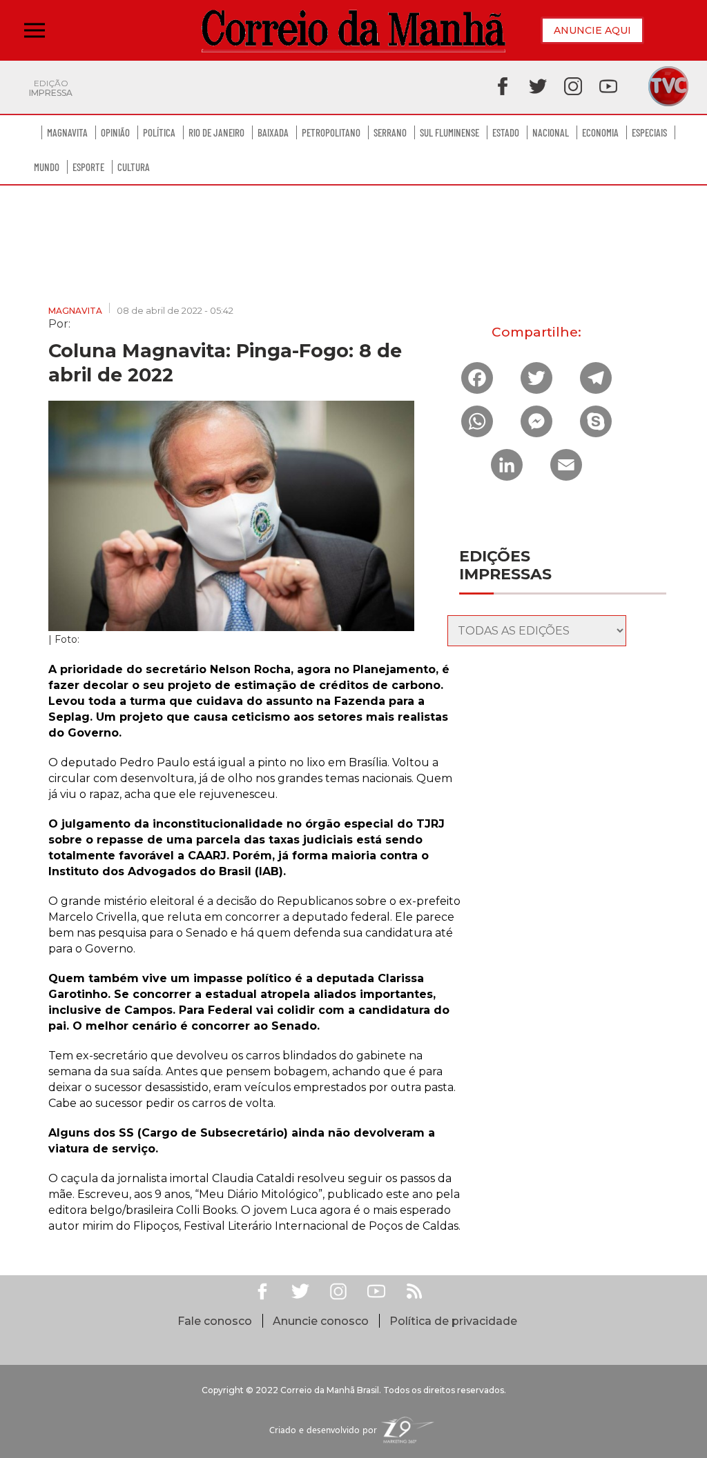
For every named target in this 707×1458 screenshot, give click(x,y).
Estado (505, 132)
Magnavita (67, 132)
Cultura (133, 167)
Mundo (46, 167)
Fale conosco (214, 1321)
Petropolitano (331, 132)
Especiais (649, 132)
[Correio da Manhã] (353, 31)
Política (159, 132)
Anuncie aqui (592, 30)
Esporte (88, 167)
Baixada (273, 132)
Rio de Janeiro (216, 132)
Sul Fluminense (449, 132)
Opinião (115, 132)
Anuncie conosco (321, 1321)
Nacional (550, 132)
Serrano (390, 132)
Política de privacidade (453, 1321)
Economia (600, 132)
